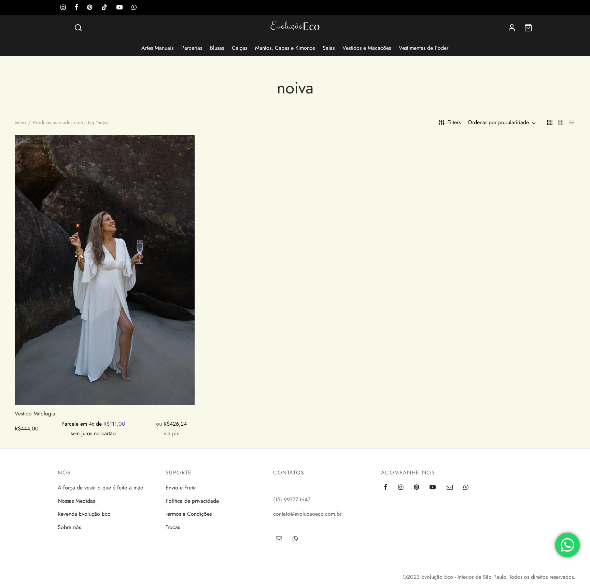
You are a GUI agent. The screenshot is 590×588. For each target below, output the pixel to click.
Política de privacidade (192, 501)
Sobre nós (69, 527)
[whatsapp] (134, 7)
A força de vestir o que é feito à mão (100, 487)
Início (20, 122)
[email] (449, 487)
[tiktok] (104, 7)
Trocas (173, 527)
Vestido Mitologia (35, 413)
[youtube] (119, 7)
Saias (329, 48)
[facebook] (76, 7)
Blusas (217, 48)
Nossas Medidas (76, 501)
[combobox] (502, 122)
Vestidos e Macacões (366, 48)
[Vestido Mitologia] (105, 270)
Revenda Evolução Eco (84, 514)
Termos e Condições (189, 514)
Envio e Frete (181, 487)
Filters (454, 122)
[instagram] (63, 7)
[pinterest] (89, 7)
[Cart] (528, 28)
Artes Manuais (157, 48)
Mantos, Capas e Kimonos (285, 48)
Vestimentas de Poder (423, 48)
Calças (239, 48)
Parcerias (191, 48)
